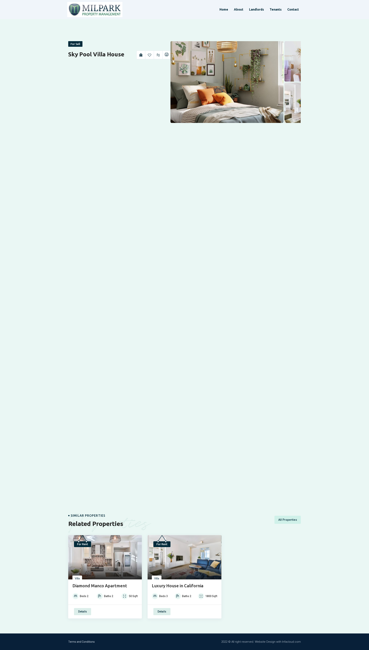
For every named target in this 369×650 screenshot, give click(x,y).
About (238, 9)
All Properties (287, 520)
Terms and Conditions (81, 641)
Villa (77, 578)
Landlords (256, 9)
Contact (293, 9)
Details (82, 611)
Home (223, 9)
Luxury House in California (177, 585)
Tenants (276, 9)
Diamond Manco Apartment (99, 585)
